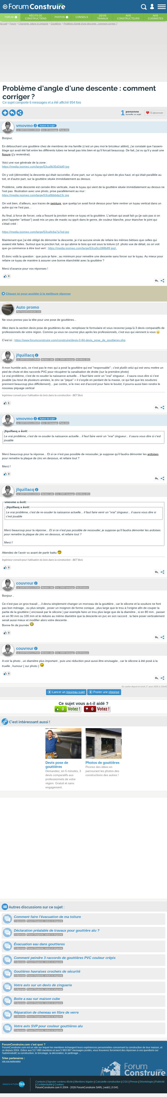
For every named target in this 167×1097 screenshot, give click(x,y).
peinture (56, 203)
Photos (60, 17)
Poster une (105, 692)
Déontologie (146, 1081)
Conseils (82, 17)
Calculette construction (108, 1081)
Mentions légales (84, 1081)
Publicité (160, 1081)
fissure (6, 154)
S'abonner (156, 112)
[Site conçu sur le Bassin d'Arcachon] (13, 1084)
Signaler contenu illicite (60, 1081)
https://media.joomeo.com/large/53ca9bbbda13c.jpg (35, 195)
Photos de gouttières (102, 763)
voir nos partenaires (11, 1061)
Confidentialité (45, 1084)
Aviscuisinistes (155, 17)
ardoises (152, 454)
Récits (35, 17)
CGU (125, 1081)
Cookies (59, 1084)
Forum (9, 17)
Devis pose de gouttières (56, 765)
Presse (134, 1081)
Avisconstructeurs (128, 17)
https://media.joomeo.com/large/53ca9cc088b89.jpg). (82, 248)
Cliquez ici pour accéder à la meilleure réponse (38, 293)
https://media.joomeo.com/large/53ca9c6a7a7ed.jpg (35, 231)
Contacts (40, 1081)
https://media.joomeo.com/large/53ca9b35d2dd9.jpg (35, 166)
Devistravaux (102, 17)
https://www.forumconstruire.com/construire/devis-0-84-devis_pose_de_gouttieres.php (69, 340)
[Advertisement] (83, 848)
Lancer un (68, 692)
